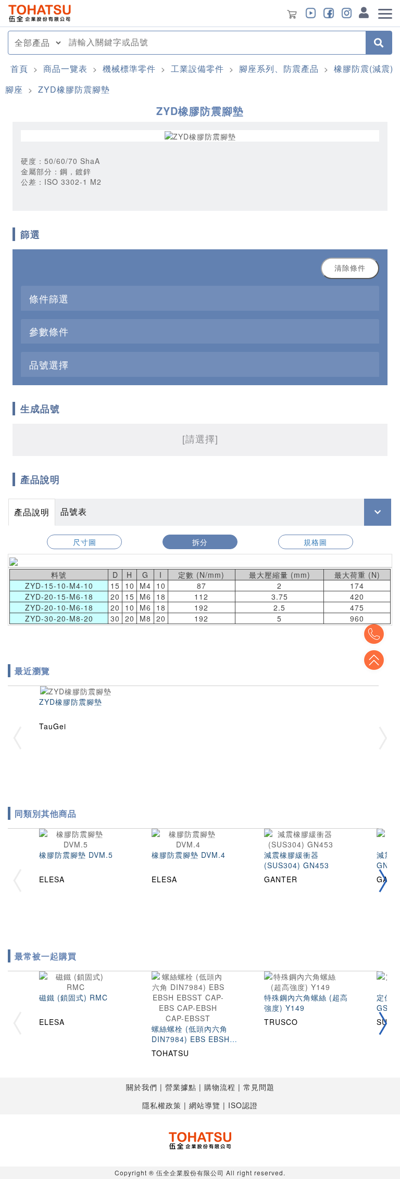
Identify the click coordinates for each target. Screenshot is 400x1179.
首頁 (19, 68)
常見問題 (258, 1087)
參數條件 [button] (49, 331)
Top (374, 660)
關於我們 (141, 1087)
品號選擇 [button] (49, 364)
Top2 (374, 634)
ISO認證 (243, 1105)
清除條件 (350, 268)
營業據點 (180, 1087)
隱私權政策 (161, 1105)
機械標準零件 (129, 68)
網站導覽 (204, 1105)
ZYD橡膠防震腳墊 (74, 89)
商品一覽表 (65, 68)
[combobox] (214, 42)
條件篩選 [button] (49, 298)
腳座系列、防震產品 (279, 68)
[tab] (200, 298)
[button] (383, 880)
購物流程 (219, 1087)
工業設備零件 (197, 68)
